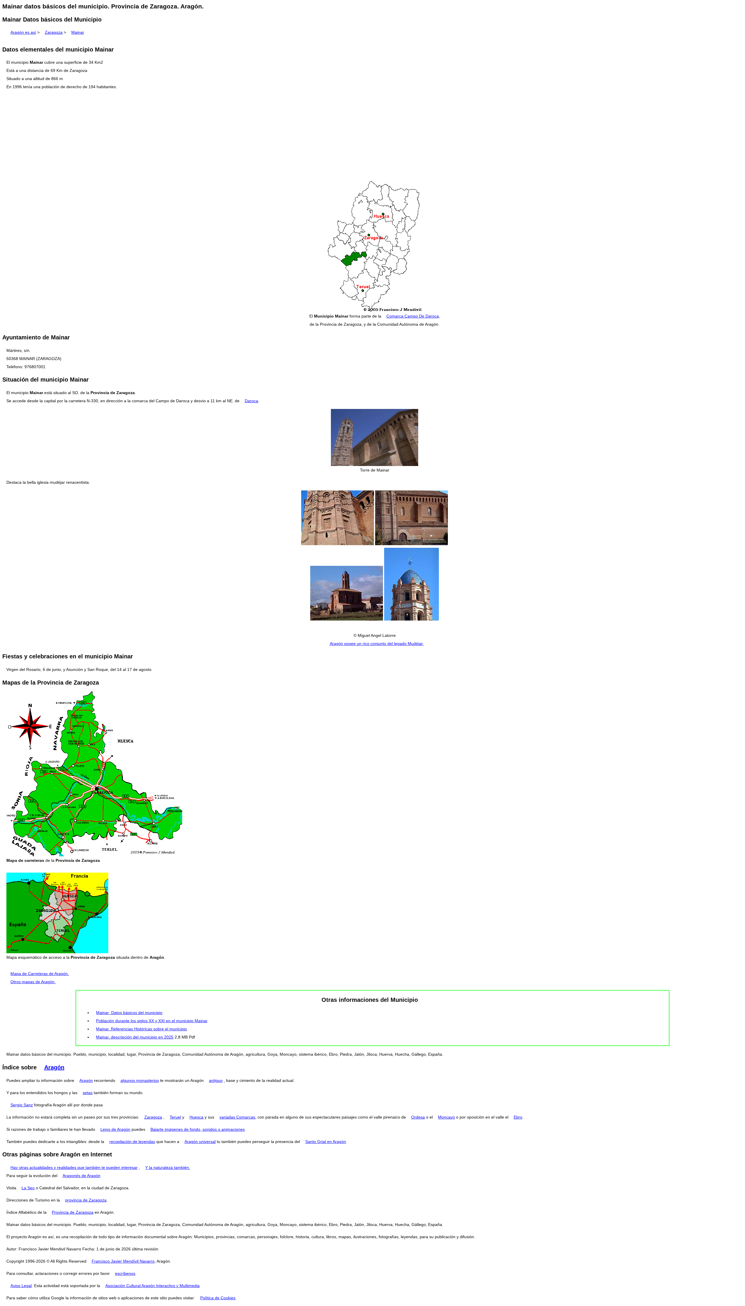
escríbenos (125, 1273)
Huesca (196, 1117)
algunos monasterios (139, 1080)
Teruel (175, 1117)
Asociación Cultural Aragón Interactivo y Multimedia (152, 1285)
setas (88, 1092)
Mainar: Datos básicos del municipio (129, 1012)
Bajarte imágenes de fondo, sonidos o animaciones (197, 1129)
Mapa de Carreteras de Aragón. (39, 973)
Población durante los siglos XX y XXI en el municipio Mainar (151, 1020)
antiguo (216, 1080)
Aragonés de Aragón (81, 1175)
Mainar (77, 32)
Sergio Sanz (21, 1105)
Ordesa (418, 1117)
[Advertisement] (372, 135)
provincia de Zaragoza (86, 1200)
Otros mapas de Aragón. (33, 981)
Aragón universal (200, 1141)
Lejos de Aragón (115, 1129)
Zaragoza (54, 32)
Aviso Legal (21, 1285)
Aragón (54, 1067)
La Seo (28, 1187)
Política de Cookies (217, 1298)
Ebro (518, 1117)
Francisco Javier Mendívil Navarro (123, 1261)
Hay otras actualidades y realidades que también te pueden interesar (74, 1167)
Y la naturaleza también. (167, 1167)
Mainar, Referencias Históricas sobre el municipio (141, 1029)
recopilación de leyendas (132, 1141)
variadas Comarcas (237, 1117)
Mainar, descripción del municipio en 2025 (134, 1037)
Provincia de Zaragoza (72, 1212)
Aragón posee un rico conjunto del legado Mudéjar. (377, 643)
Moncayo (446, 1117)
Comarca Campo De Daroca (412, 316)
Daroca (251, 400)
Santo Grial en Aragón (325, 1141)
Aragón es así (23, 32)
